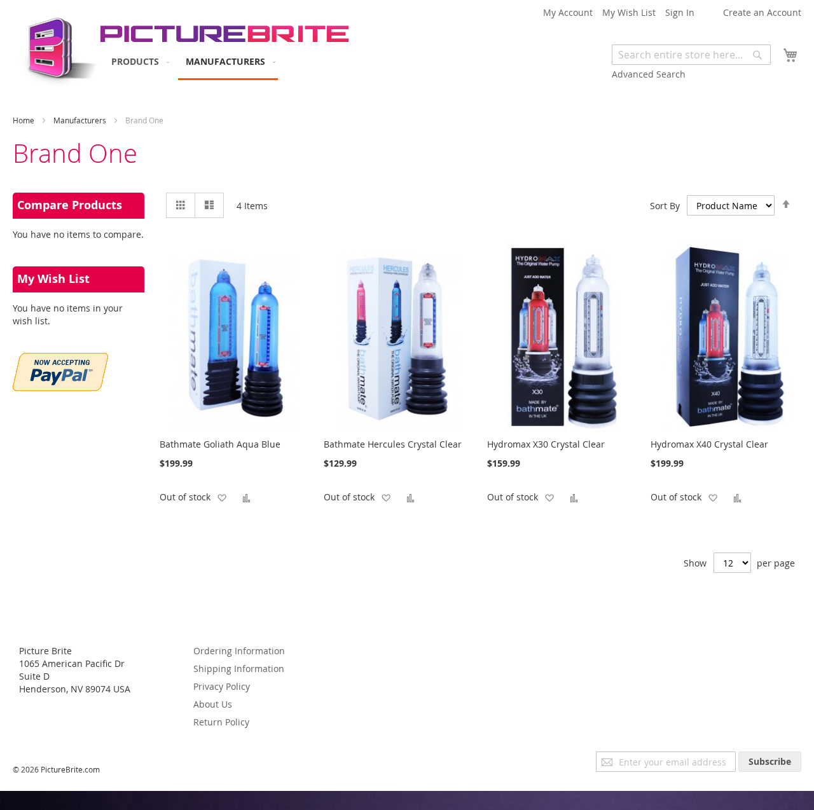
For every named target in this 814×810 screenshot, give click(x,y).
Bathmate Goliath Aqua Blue (220, 444)
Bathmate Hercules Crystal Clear (393, 444)
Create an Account (762, 12)
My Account (568, 12)
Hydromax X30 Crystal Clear (546, 444)
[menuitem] (138, 61)
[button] (221, 497)
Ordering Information (239, 651)
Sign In (679, 12)
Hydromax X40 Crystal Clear (709, 444)
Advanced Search (649, 74)
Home (24, 120)
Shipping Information (238, 668)
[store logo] (56, 48)
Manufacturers (80, 120)
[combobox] (691, 55)
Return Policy (221, 722)
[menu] (191, 62)
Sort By (665, 206)
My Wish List (629, 12)
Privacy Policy (221, 686)
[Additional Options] (60, 387)
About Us (212, 704)
